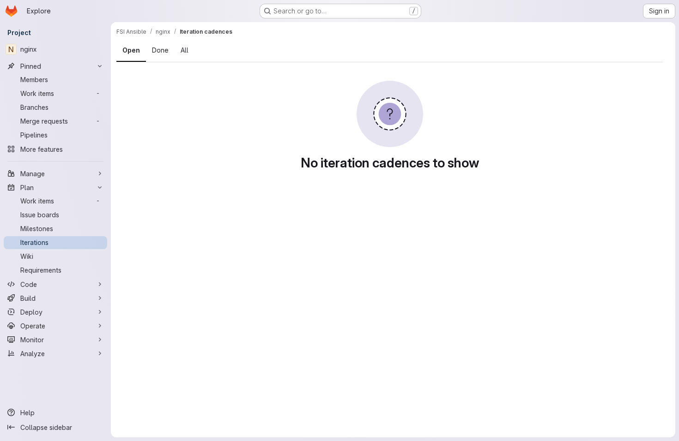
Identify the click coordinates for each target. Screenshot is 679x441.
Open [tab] (131, 50)
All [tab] (184, 50)
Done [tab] (160, 50)
